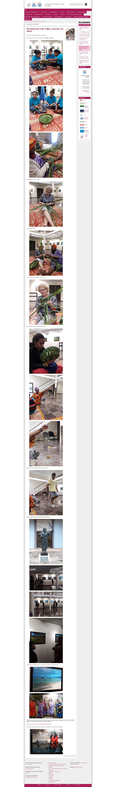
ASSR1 (86, 124)
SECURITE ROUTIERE (47, 16)
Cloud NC (51, 776)
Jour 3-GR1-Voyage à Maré (84, 32)
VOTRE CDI (27, 19)
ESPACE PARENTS (71, 12)
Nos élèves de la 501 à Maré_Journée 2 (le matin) (84, 48)
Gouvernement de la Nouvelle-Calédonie (57, 764)
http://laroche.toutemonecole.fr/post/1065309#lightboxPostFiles (39, 724)
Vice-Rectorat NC (52, 762)
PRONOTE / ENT (28, 14)
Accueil (31, 21)
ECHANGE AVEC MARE (41, 21)
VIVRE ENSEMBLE (59, 16)
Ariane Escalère (79, 767)
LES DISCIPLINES (53, 12)
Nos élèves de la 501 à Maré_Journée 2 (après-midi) (84, 43)
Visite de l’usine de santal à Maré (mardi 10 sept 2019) (84, 62)
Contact (38, 784)
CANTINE (55, 14)
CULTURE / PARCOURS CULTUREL (81, 16)
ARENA (50, 777)
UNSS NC (51, 778)
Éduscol (50, 767)
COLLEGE (62, 12)
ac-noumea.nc (29, 764)
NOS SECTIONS (81, 12)
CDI (85, 100)
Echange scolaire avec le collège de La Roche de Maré (84, 28)
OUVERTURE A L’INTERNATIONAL (74, 14)
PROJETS (62, 14)
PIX (85, 114)
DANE (50, 773)
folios (86, 102)
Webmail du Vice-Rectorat (54, 771)
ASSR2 (86, 127)
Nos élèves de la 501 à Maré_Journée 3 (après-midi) (84, 53)
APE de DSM (68, 16)
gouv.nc (28, 772)
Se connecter (77, 784)
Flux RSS (68, 784)
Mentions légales (58, 784)
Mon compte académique (54, 780)
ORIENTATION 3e (38, 14)
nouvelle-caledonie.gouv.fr (31, 777)
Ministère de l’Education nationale (56, 765)
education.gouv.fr (30, 768)
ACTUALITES (43, 12)
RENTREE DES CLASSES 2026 (31, 12)
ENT (85, 121)
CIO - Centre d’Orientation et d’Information (58, 768)
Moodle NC (51, 774)
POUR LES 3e (48, 14)
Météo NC (51, 770)
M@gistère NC (52, 781)
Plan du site (47, 784)
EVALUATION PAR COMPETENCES (32, 16)
